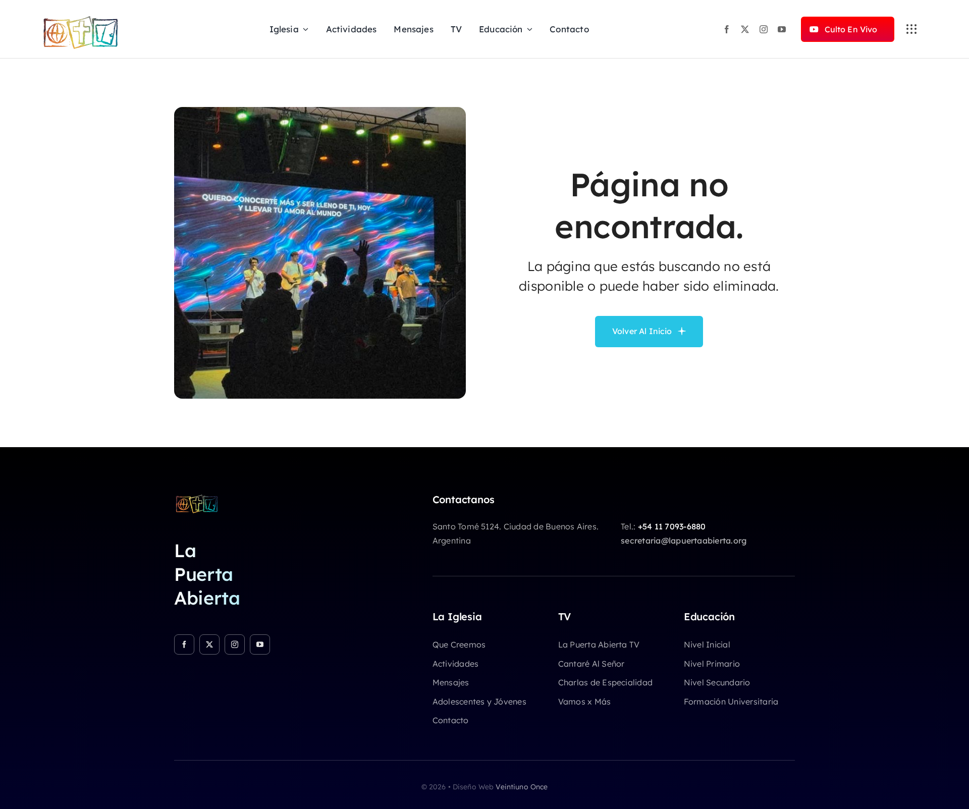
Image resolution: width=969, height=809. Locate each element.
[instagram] (764, 29)
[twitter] (745, 29)
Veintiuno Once (522, 786)
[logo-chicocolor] (197, 498)
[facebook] (727, 29)
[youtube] (782, 29)
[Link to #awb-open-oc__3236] (911, 29)
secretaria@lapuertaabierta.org (683, 540)
